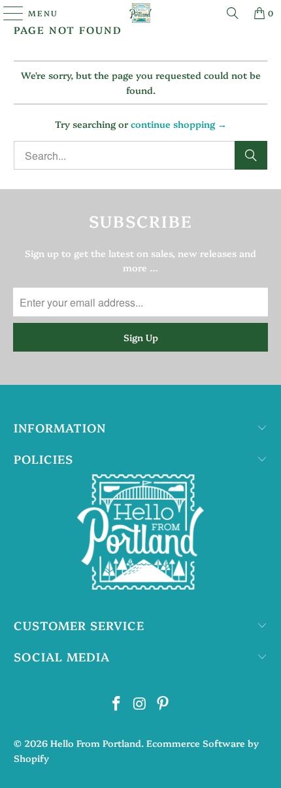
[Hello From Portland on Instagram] (140, 703)
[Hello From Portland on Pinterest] (163, 703)
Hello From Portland (95, 743)
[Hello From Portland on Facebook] (116, 703)
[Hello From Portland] (141, 13)
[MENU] (7, 13)
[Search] (232, 13)
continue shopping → (179, 123)
